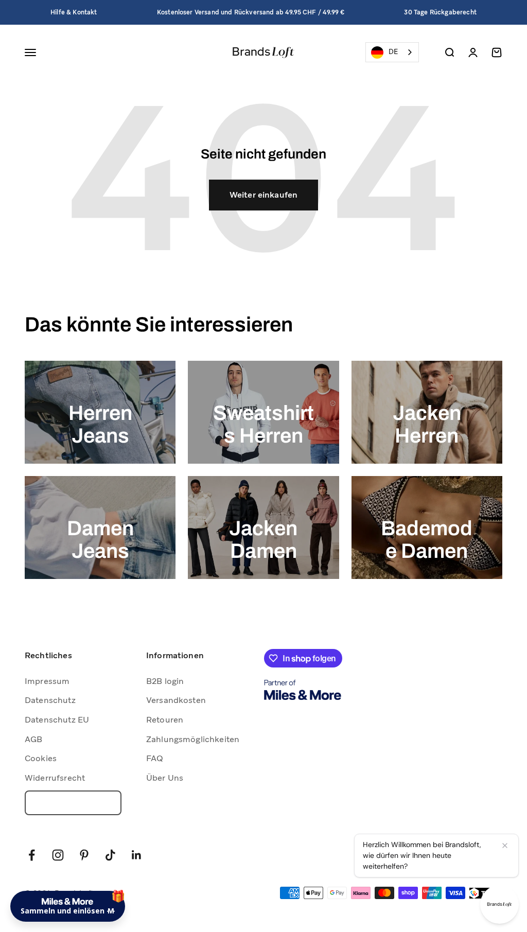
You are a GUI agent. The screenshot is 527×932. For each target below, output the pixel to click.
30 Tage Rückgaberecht (440, 12)
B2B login (165, 681)
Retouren (164, 719)
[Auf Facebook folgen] (32, 855)
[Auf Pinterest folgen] (84, 855)
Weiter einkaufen (264, 194)
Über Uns (164, 777)
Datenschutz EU (57, 719)
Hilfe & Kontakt (73, 12)
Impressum (47, 681)
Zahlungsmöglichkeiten (192, 739)
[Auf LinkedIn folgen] (137, 855)
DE (393, 51)
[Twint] (485, 893)
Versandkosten (176, 700)
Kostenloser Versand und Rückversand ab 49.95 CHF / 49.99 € (250, 12)
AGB (33, 739)
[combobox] (392, 52)
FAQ (154, 758)
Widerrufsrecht (55, 777)
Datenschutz (50, 700)
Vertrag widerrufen (73, 803)
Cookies (41, 758)
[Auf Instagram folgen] (58, 855)
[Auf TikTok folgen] (110, 855)
